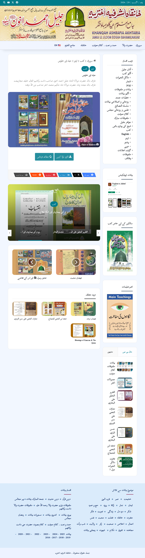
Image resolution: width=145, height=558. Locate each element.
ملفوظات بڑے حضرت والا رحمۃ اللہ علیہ (53, 505)
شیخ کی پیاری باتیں (122, 126)
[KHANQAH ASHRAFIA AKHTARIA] (72, 23)
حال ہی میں (127, 352)
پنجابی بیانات (89, 530)
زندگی (110, 511)
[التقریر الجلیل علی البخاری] (125, 395)
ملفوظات (127, 154)
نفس (92, 517)
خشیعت (128, 498)
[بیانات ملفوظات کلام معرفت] (125, 366)
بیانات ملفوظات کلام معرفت (111, 368)
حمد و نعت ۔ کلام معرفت (104, 45)
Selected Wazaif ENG (54, 211)
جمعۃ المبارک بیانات (35, 498)
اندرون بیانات (51, 514)
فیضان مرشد (91, 319)
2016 (47, 537)
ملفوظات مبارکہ (121, 118)
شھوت (102, 530)
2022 (36, 534)
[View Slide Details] (120, 195)
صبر (117, 498)
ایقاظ (128, 85)
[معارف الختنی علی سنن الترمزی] (24, 309)
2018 (61, 537)
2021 (28, 534)
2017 (54, 537)
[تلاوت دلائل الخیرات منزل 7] (125, 462)
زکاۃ (113, 505)
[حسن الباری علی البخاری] (125, 432)
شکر (129, 511)
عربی (126, 146)
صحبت (110, 523)
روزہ (106, 505)
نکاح (112, 530)
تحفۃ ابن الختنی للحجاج (58, 319)
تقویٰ (120, 530)
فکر (92, 511)
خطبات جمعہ (122, 97)
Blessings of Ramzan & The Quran (85, 341)
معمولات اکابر (111, 381)
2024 (54, 534)
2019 (68, 537)
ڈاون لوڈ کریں (62, 156)
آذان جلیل (126, 69)
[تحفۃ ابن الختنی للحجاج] (53, 309)
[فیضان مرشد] (83, 309)
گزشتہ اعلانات (124, 150)
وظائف (128, 158)
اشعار (128, 81)
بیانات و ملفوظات (123, 89)
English (54, 204)
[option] (54, 212)
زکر (100, 523)
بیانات (65, 534)
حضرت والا (127, 45)
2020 (20, 534)
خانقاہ (83, 45)
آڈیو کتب (126, 73)
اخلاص (120, 523)
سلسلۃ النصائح (122, 105)
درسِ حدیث (53, 498)
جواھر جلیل (126, 122)
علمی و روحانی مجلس (118, 110)
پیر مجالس (19, 498)
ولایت (92, 523)
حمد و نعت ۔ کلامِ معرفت (59, 524)
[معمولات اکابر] (125, 383)
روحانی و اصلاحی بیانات (117, 101)
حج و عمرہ (93, 505)
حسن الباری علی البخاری (111, 434)
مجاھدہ (130, 530)
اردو (75, 60)
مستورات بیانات (34, 514)
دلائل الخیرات (122, 77)
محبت (101, 517)
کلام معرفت (123, 114)
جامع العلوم (70, 45)
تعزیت (100, 511)
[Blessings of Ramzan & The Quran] (83, 330)
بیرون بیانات (66, 514)
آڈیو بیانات (124, 93)
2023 (45, 534)
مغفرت (130, 517)
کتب (82, 60)
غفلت (110, 517)
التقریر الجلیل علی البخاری (111, 397)
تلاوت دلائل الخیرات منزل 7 (111, 464)
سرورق (139, 45)
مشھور (110, 352)
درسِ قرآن (66, 498)
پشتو (126, 142)
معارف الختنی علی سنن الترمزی (25, 319)
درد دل (120, 511)
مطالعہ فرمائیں (43, 156)
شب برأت (81, 523)
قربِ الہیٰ (106, 498)
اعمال (130, 523)
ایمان (130, 505)
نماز (121, 505)
